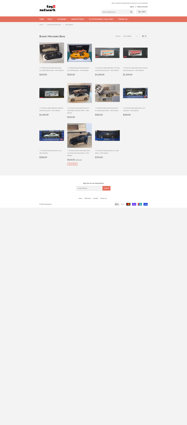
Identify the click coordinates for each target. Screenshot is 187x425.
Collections (87, 198)
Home (41, 19)
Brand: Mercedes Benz (54, 24)
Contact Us (103, 198)
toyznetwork (48, 204)
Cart (143, 12)
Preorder (95, 198)
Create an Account (142, 7)
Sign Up (106, 188)
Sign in (132, 7)
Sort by (118, 36)
